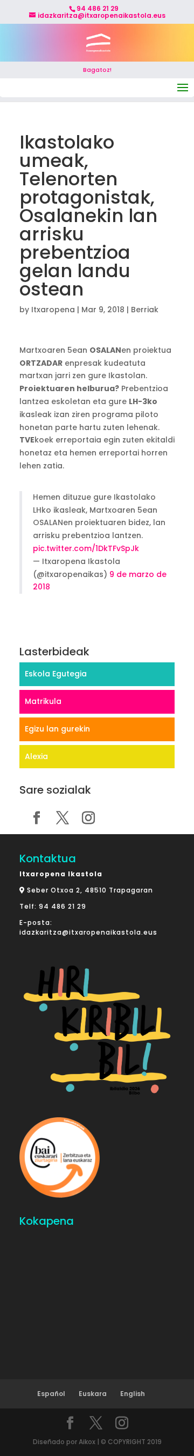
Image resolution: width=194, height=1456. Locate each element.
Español (51, 1393)
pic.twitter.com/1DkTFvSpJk (86, 548)
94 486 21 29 (62, 906)
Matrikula (43, 701)
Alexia (36, 756)
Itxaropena (53, 309)
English (132, 1393)
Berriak (144, 309)
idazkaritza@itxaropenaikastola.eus (88, 932)
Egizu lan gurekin (57, 728)
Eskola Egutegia (56, 673)
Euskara (93, 1393)
